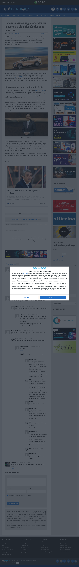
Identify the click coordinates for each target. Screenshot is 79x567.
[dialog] (39, 283)
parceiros (25, 273)
